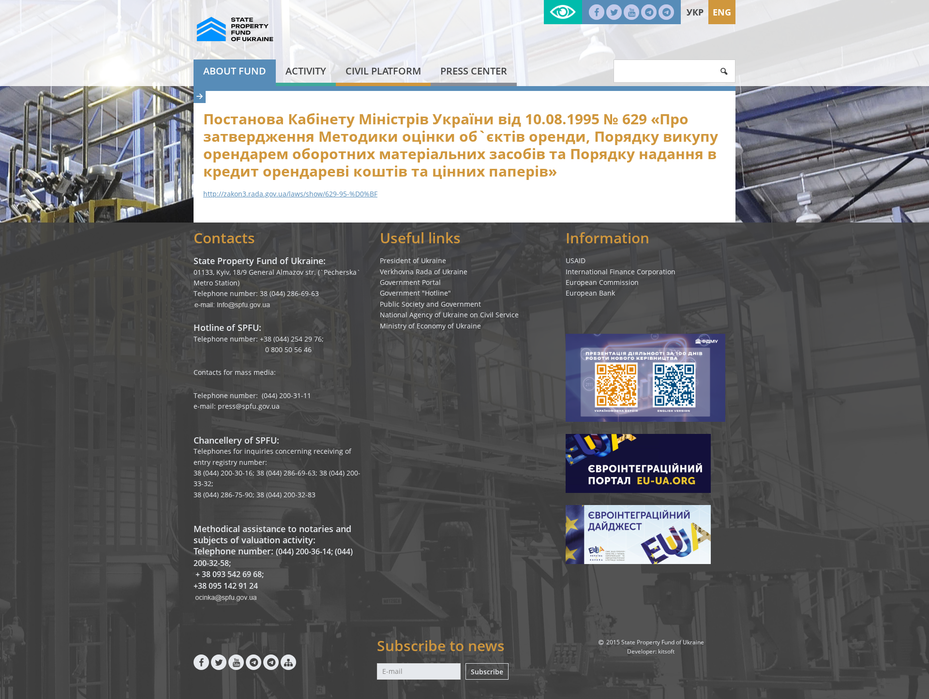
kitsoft (666, 651)
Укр (695, 12)
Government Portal (410, 282)
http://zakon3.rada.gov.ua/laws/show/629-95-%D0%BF (290, 193)
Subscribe (487, 671)
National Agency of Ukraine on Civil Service (449, 314)
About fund (234, 70)
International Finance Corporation (620, 271)
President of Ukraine (413, 260)
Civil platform (383, 70)
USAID (575, 260)
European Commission (602, 282)
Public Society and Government (430, 304)
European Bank (590, 292)
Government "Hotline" (415, 292)
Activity (305, 70)
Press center (473, 70)
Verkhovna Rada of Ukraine (423, 271)
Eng (722, 12)
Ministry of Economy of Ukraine (430, 325)
